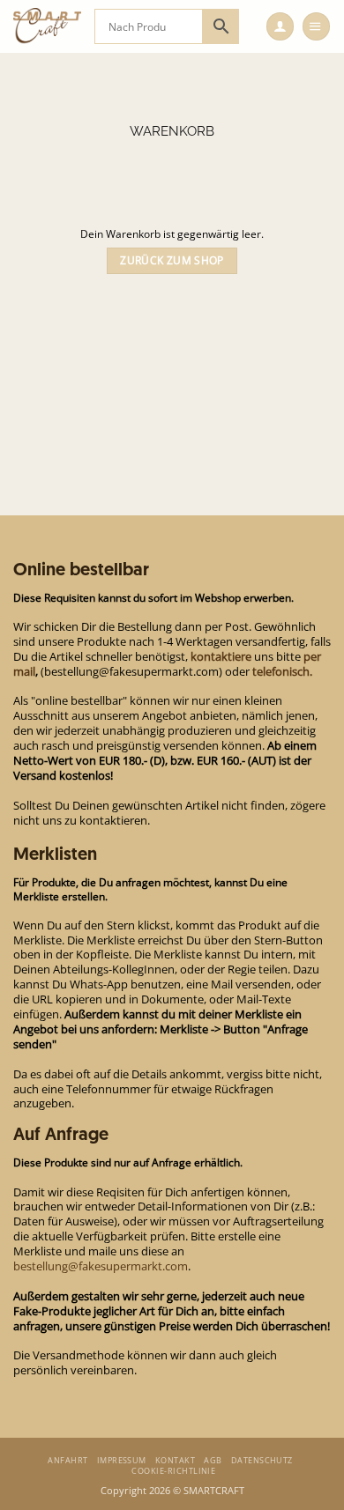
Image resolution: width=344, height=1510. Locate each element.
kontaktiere (221, 656)
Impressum (121, 1460)
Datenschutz (262, 1460)
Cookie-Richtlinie (173, 1471)
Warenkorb (172, 131)
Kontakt (175, 1460)
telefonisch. (282, 671)
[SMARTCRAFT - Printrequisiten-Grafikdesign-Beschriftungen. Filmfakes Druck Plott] (47, 26)
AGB (212, 1460)
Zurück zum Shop (171, 260)
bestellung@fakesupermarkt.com (100, 1266)
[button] (280, 26)
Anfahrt (67, 1460)
